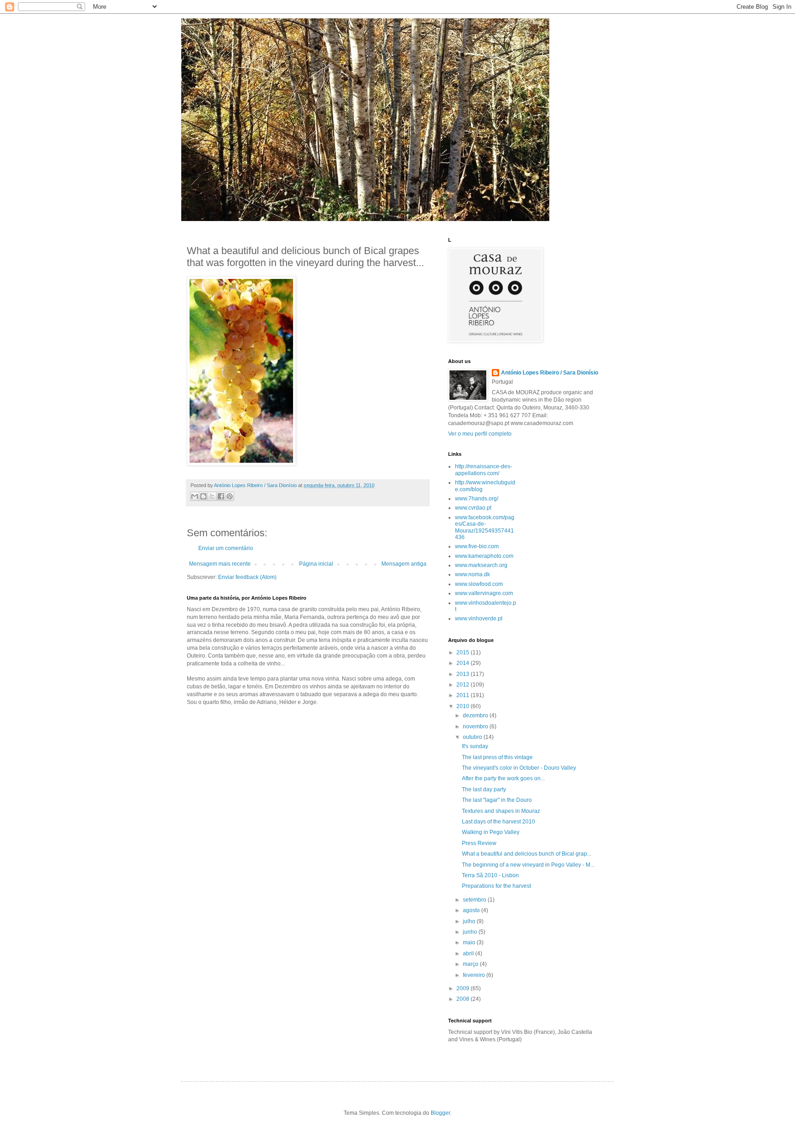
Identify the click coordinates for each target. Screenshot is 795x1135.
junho (470, 932)
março (471, 964)
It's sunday (475, 746)
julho (470, 921)
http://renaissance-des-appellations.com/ (483, 469)
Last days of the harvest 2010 (498, 821)
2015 (463, 652)
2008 (463, 999)
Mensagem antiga (403, 564)
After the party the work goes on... (503, 778)
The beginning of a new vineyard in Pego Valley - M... (528, 865)
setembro (475, 900)
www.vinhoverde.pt (478, 618)
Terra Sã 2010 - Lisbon (490, 875)
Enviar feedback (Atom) (247, 577)
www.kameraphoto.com (484, 556)
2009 (463, 988)
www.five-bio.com (477, 546)
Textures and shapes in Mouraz (501, 811)
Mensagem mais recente (220, 564)
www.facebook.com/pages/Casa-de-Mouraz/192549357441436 (484, 527)
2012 (463, 684)
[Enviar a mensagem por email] (194, 496)
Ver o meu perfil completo (480, 434)
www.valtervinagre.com (484, 593)
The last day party (484, 789)
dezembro (476, 715)
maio (470, 942)
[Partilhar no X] (212, 496)
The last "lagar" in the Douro (497, 800)
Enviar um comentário (225, 548)
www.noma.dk (472, 574)
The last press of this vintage (497, 757)
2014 (463, 663)
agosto (472, 910)
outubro (473, 737)
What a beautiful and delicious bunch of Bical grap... (526, 854)
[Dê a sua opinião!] (203, 496)
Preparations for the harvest (496, 886)
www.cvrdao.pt (473, 508)
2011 (463, 695)
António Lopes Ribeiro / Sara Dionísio (549, 372)
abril (469, 953)
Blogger (440, 1113)
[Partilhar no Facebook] (220, 496)
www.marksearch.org (481, 565)
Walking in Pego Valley (490, 832)
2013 (463, 674)
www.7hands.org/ (476, 498)
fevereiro (474, 975)
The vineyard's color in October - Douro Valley (519, 768)
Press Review (479, 843)
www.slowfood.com (479, 584)
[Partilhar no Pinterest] (229, 496)
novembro (476, 726)
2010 (463, 706)
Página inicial (316, 564)
